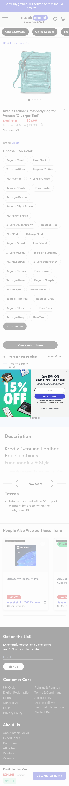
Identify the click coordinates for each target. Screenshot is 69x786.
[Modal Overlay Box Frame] (34, 393)
